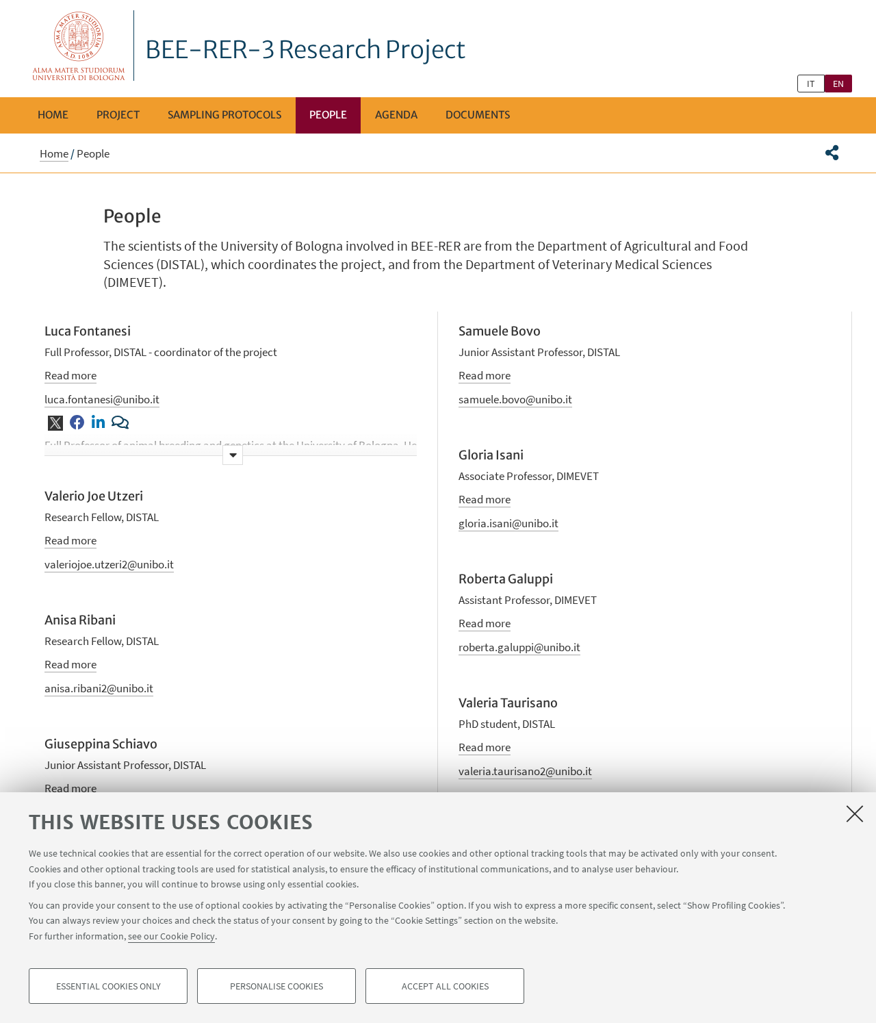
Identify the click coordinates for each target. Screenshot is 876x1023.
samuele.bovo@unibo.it (515, 399)
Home (53, 114)
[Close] (855, 813)
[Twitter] (55, 423)
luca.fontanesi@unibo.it (101, 399)
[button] (832, 152)
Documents (478, 114)
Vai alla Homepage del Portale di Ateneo (79, 45)
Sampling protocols (224, 114)
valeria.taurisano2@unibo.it (525, 771)
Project (118, 114)
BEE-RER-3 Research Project (305, 50)
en (838, 83)
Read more (70, 375)
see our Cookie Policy (171, 935)
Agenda (396, 114)
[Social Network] (120, 423)
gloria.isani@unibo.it (508, 523)
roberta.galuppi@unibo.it (519, 647)
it (811, 83)
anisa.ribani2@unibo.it (98, 688)
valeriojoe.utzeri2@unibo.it (109, 564)
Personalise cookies (276, 986)
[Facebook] (77, 423)
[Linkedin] (98, 423)
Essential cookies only (108, 986)
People (328, 114)
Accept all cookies (445, 986)
